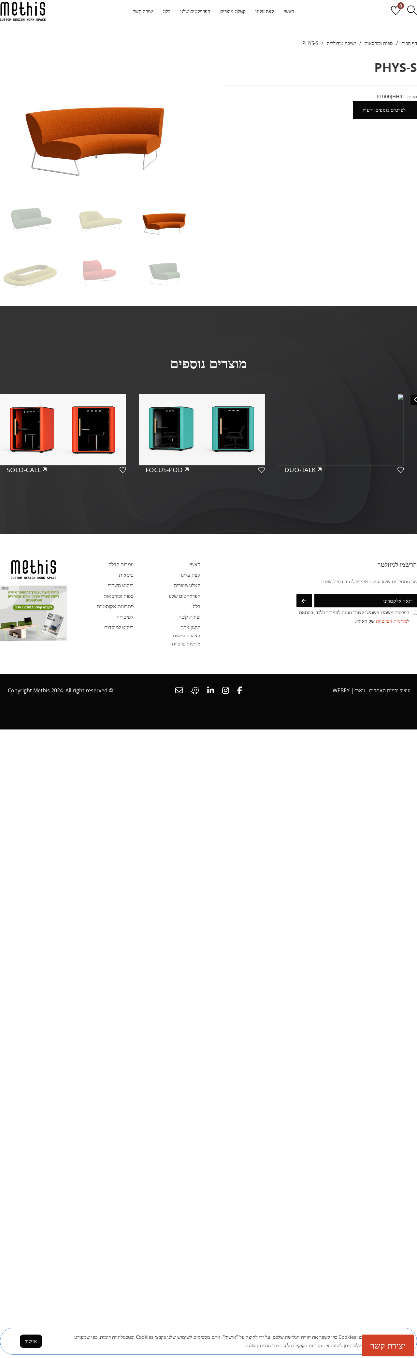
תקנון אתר (190, 627)
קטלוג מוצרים (233, 11)
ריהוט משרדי (121, 585)
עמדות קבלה (121, 564)
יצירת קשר (143, 11)
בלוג (166, 11)
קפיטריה (125, 616)
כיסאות (126, 574)
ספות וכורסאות (379, 43)
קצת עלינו (264, 11)
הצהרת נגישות (186, 635)
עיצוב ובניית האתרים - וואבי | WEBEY (371, 690)
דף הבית (409, 43)
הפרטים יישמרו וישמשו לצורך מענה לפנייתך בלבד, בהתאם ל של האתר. (354, 616)
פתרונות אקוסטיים (115, 606)
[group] (347, 454)
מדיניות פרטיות (186, 643)
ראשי (289, 11)
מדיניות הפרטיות (391, 620)
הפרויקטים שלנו (195, 11)
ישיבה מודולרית (341, 43)
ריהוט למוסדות (119, 627)
